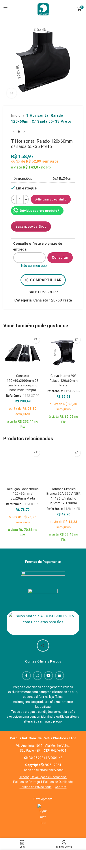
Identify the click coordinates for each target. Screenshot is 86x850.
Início (16, 115)
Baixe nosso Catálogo (31, 226)
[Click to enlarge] (12, 93)
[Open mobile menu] (5, 8)
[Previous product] (13, 131)
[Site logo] (43, 8)
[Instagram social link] (37, 675)
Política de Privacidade (36, 787)
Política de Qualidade (58, 782)
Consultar (60, 257)
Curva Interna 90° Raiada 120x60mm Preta (63, 380)
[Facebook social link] (26, 675)
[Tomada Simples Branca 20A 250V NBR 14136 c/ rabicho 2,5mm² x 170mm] (63, 466)
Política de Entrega (26, 782)
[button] (36, 339)
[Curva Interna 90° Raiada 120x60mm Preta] (63, 352)
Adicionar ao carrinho (50, 199)
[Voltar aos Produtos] (19, 131)
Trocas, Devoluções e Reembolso (43, 777)
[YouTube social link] (48, 675)
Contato (61, 787)
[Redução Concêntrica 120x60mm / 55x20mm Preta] (22, 466)
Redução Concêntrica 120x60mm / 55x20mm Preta (23, 493)
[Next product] (24, 131)
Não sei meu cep (34, 266)
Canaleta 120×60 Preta (52, 300)
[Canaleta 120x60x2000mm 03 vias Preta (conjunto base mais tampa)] (22, 352)
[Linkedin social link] (59, 675)
